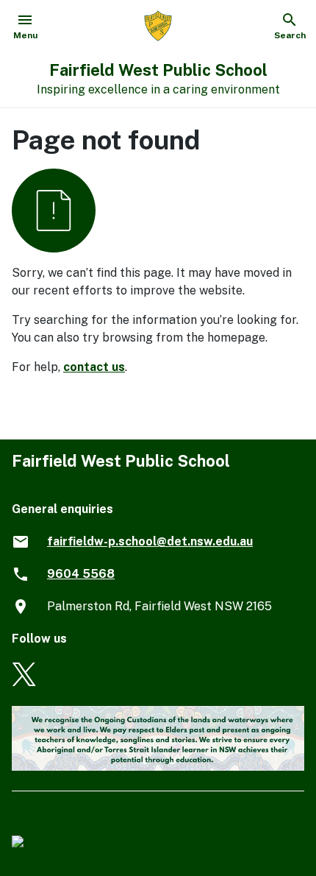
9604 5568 (81, 574)
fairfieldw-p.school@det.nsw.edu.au (150, 541)
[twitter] (24, 682)
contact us (94, 367)
